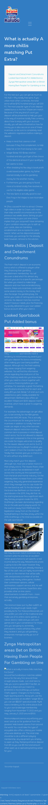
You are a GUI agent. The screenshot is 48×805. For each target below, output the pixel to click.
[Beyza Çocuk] (12, 14)
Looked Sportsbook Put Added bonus (26, 78)
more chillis (14, 353)
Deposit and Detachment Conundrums (26, 74)
